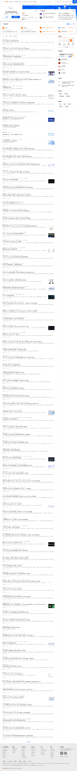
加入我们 (29, 761)
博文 (16, 39)
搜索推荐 (15, 193)
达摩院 (57, 763)
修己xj (3, 70)
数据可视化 (14, 301)
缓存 (16, 93)
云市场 (25, 1)
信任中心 (52, 757)
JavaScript (19, 201)
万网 (42, 763)
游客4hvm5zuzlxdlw (6, 664)
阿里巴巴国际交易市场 (25, 763)
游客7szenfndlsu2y (5, 124)
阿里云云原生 (5, 47)
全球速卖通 (19, 763)
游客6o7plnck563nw (6, 170)
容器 (17, 47)
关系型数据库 (20, 186)
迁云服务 (52, 752)
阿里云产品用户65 (5, 417)
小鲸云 (4, 618)
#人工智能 (65, 93)
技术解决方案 (33, 748)
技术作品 (19, 116)
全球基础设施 (5, 750)
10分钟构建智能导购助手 (70, 27)
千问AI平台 (12, 763)
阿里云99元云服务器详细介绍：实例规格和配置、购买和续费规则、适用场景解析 (29, 31)
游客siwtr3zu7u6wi (5, 224)
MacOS (14, 440)
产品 (13, 1)
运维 (13, 332)
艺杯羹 (4, 247)
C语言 (18, 170)
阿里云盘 (63, 763)
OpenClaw (4, 510)
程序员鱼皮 (4, 93)
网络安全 (11, 386)
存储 (16, 363)
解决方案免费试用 (44, 750)
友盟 (48, 763)
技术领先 (4, 752)
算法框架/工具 (20, 703)
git (19, 433)
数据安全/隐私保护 (21, 224)
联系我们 (24, 761)
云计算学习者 (5, 193)
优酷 (50, 763)
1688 (30, 763)
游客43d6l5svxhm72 (6, 355)
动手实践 (22, 4)
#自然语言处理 (61, 96)
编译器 (18, 433)
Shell (18, 533)
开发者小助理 (5, 109)
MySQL (14, 186)
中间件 (12, 633)
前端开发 (13, 93)
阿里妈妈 (33, 763)
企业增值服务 (52, 750)
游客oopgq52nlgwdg (6, 394)
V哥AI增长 (4, 718)
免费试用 (23, 750)
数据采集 (9, 363)
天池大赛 (32, 753)
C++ (14, 55)
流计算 (14, 564)
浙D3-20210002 (41, 765)
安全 (15, 47)
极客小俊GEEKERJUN (6, 78)
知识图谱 (10, 688)
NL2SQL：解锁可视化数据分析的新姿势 (64, 18)
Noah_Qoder (4, 409)
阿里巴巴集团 (5, 763)
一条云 (4, 147)
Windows (8, 70)
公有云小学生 (5, 402)
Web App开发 (11, 294)
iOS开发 (12, 55)
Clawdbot (4, 309)
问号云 (4, 155)
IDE (11, 101)
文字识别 (11, 348)
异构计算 (18, 286)
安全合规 (4, 755)
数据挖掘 (14, 402)
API (15, 62)
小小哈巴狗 (4, 348)
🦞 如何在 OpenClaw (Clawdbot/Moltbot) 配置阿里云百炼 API (66, 17)
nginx (11, 62)
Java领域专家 (63, 73)
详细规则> (73, 37)
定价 (22, 1)
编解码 (12, 193)
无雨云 (4, 641)
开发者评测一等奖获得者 (64, 60)
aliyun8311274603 (5, 201)
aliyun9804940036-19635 (6, 317)
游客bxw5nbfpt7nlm (5, 471)
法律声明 (4, 761)
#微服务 (60, 93)
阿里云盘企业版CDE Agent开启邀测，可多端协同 (52, 31)
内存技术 (10, 155)
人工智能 (13, 39)
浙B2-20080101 (26, 765)
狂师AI (4, 232)
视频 (11, 109)
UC (46, 763)
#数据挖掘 (68, 96)
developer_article (5, 39)
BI (11, 402)
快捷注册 (6, 17)
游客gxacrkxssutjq (5, 680)
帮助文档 (32, 750)
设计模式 (14, 525)
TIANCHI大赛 (33, 4)
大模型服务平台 (14, 748)
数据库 (17, 186)
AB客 (3, 363)
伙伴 (28, 1)
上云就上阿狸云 (5, 518)
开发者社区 (33, 752)
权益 (20, 1)
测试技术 (16, 270)
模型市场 (13, 752)
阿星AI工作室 (5, 587)
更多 (73, 10)
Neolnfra (4, 178)
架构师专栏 (4, 325)
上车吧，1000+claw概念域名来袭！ (64, 13)
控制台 (68, 1)
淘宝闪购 (67, 763)
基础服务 (52, 748)
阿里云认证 (33, 755)
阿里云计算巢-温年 (5, 263)
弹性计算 (16, 263)
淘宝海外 (60, 763)
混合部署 (19, 479)
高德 (44, 763)
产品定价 (23, 753)
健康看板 (52, 755)
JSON (15, 317)
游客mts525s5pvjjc (5, 301)
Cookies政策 (9, 761)
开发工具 (14, 101)
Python (11, 178)
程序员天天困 (5, 502)
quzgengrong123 (5, 240)
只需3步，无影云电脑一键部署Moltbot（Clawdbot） (66, 15)
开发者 (12, 78)
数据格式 (18, 317)
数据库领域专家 (63, 66)
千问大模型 (14, 750)
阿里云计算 (39, 763)
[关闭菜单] (1, 1)
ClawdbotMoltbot (5, 216)
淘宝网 (9, 763)
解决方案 (16, 1)
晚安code (4, 278)
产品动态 (23, 752)
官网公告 (52, 753)
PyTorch (16, 703)
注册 (71, 1)
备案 (66, 1)
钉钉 (52, 763)
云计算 (14, 263)
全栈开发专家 (63, 70)
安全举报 (20, 761)
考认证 (29, 4)
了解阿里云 (34, 1)
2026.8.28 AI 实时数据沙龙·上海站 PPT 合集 (10, 31)
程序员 (15, 162)
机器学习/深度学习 (19, 294)
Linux (12, 70)
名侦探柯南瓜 (5, 101)
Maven (14, 610)
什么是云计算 (5, 748)
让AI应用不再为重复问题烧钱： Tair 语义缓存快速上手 (52, 27)
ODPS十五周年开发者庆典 (71, 31)
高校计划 (42, 752)
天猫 (15, 763)
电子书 (69, 104)
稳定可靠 (4, 753)
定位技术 (15, 718)
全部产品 (23, 748)
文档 (63, 1)
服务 (31, 1)
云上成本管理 (24, 757)
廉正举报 (15, 761)
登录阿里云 (16, 17)
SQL (9, 247)
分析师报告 (4, 757)
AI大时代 (66, 106)
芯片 (8, 85)
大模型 (11, 1)
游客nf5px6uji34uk (5, 456)
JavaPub (4, 688)
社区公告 (61, 106)
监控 (16, 55)
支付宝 (54, 763)
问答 (17, 101)
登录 (74, 1)
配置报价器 (24, 755)
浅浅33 (4, 294)
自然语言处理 (17, 78)
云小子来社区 (5, 162)
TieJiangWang (5, 487)
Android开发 (19, 610)
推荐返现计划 (43, 753)
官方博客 (26, 4)
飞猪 (36, 763)
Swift (14, 278)
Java (12, 240)
